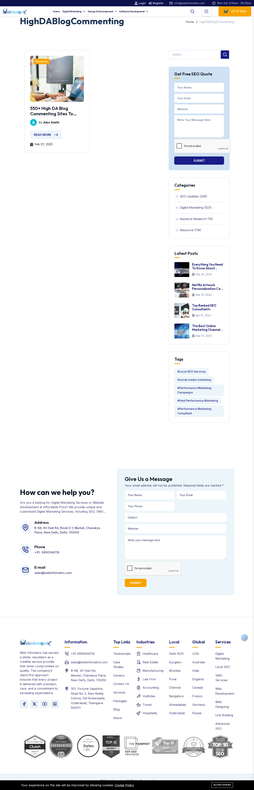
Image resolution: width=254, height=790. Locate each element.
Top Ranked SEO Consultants (204, 307)
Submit (199, 160)
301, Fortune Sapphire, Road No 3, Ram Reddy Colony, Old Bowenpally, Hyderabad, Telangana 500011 (88, 698)
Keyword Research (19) (196, 219)
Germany (198, 705)
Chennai (175, 687)
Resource (41, 61)
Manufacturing (153, 670)
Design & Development (101, 11)
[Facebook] (24, 704)
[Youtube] (44, 704)
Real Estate (150, 662)
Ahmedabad (177, 705)
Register (158, 3)
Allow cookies (222, 784)
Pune (172, 679)
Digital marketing (72, 11)
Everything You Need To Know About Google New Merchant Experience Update (208, 266)
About (117, 718)
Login (142, 3)
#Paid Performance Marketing (197, 400)
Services (119, 692)
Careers (118, 675)
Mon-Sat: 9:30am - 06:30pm (234, 3)
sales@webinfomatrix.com (89, 662)
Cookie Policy (124, 785)
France (197, 696)
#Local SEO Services (191, 371)
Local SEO (222, 667)
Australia (198, 662)
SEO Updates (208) (193, 196)
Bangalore (176, 696)
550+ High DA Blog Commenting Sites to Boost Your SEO (51, 111)
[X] (34, 704)
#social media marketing (194, 379)
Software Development (132, 11)
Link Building (224, 715)
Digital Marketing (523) (195, 207)
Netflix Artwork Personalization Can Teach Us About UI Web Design (207, 287)
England (198, 679)
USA (195, 654)
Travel (147, 705)
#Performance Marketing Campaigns (194, 390)
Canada (197, 687)
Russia (196, 713)
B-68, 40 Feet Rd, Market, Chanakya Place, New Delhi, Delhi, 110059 (89, 675)
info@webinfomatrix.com (189, 3)
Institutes (149, 696)
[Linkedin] (55, 704)
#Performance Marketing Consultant (194, 411)
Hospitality (150, 713)
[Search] (192, 11)
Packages (120, 701)
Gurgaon (175, 662)
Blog (116, 709)
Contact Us (121, 684)
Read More (42, 135)
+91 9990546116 (82, 654)
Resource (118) (190, 230)
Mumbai (174, 670)
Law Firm (149, 679)
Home (56, 11)
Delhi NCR (176, 654)
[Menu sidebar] (206, 11)
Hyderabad (177, 713)
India (195, 670)
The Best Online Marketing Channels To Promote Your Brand (207, 328)
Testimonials (122, 654)
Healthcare (150, 654)
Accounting (151, 687)
